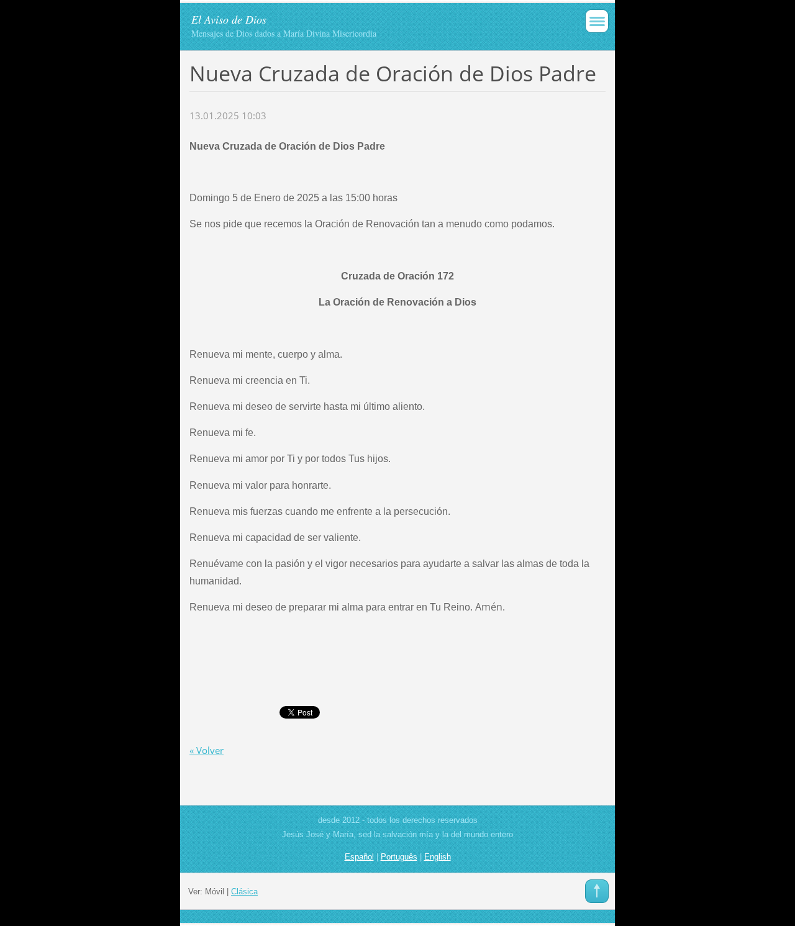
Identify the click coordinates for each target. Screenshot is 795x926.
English (437, 856)
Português (399, 856)
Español (359, 856)
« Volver (206, 750)
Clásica (244, 891)
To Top (597, 891)
